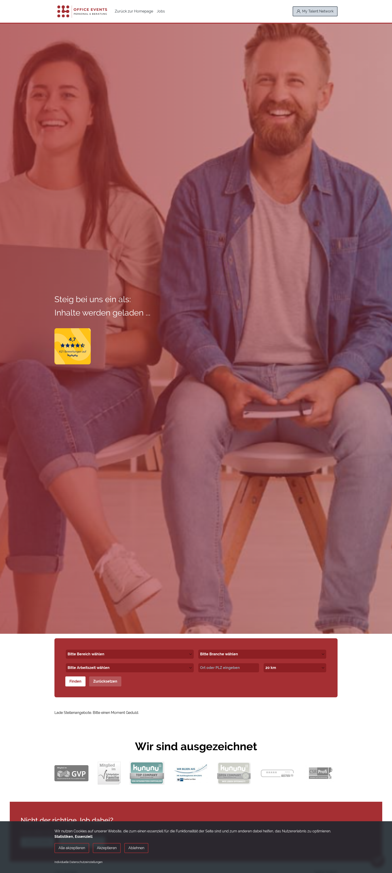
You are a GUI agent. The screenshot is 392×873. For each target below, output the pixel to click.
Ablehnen (136, 848)
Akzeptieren (107, 848)
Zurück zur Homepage (134, 11)
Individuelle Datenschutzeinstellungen (78, 862)
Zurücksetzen (105, 681)
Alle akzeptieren (72, 848)
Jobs (161, 11)
